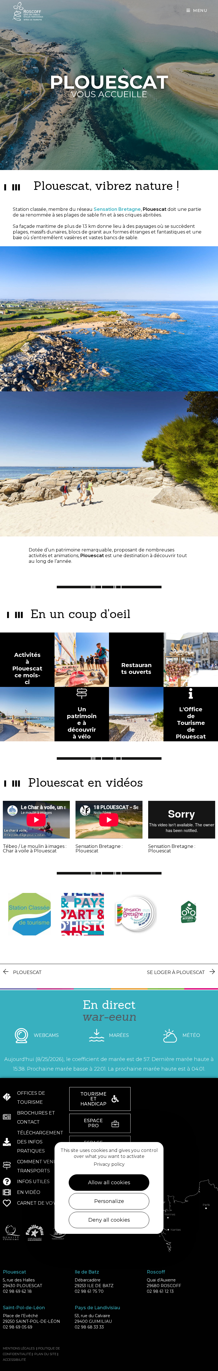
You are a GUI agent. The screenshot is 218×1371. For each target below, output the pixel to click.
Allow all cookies (109, 1182)
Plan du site (45, 1354)
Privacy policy (109, 1164)
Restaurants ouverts (136, 668)
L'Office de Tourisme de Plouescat (191, 723)
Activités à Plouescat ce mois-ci (27, 668)
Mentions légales (19, 1348)
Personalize (109, 1201)
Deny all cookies (109, 1220)
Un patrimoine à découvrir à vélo (82, 723)
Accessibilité (14, 1360)
